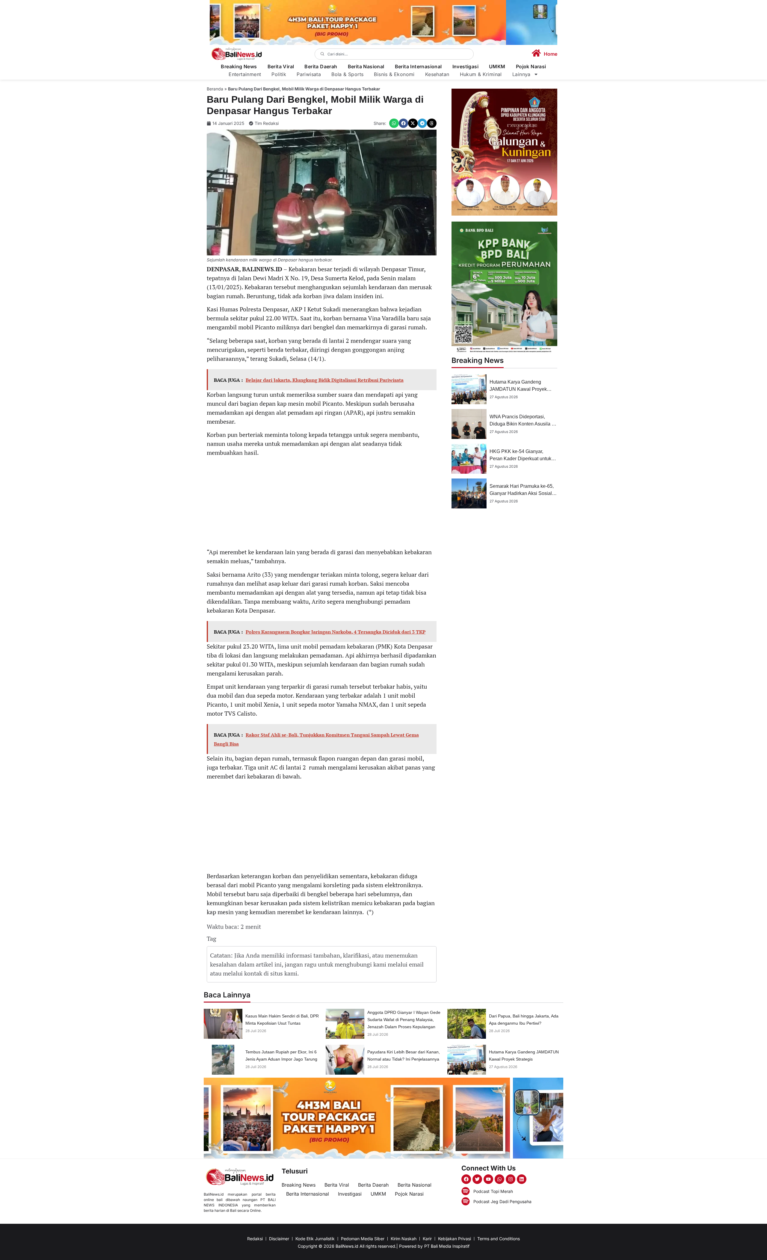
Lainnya (521, 74)
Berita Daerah (320, 66)
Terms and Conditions (498, 1238)
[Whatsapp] (499, 1179)
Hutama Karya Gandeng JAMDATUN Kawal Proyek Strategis (518, 389)
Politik (278, 74)
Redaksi (255, 1238)
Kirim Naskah (403, 1238)
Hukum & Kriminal (481, 74)
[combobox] (394, 54)
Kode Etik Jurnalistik (315, 1238)
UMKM (497, 66)
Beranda (215, 88)
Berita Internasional (418, 66)
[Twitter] (477, 1179)
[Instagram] (510, 1179)
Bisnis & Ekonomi (394, 74)
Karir (427, 1238)
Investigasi (465, 66)
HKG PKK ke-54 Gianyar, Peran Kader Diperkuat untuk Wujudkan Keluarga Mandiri (520, 458)
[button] (394, 123)
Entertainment (245, 74)
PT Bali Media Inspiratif (446, 1246)
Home (550, 54)
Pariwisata (309, 74)
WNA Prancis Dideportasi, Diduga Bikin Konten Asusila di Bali (522, 424)
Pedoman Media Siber (362, 1238)
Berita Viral (281, 66)
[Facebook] (466, 1179)
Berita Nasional (366, 66)
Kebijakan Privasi (454, 1238)
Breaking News (239, 66)
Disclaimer (279, 1238)
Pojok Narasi (531, 66)
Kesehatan (437, 74)
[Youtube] (488, 1179)
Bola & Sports (347, 74)
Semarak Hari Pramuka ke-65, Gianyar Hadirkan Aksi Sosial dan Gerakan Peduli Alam (522, 493)
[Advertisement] (322, 503)
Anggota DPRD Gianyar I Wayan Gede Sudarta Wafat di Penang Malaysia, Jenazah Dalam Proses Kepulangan (403, 1019)
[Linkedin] (521, 1179)
